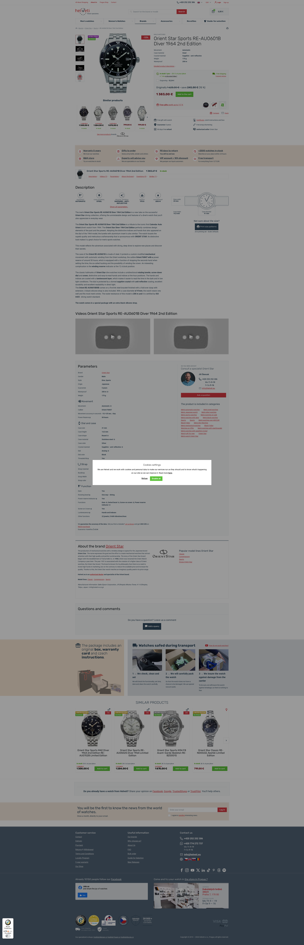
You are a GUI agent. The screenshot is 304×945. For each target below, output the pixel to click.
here (170, 473)
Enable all (156, 478)
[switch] (8, 936)
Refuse (145, 478)
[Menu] (12, 919)
